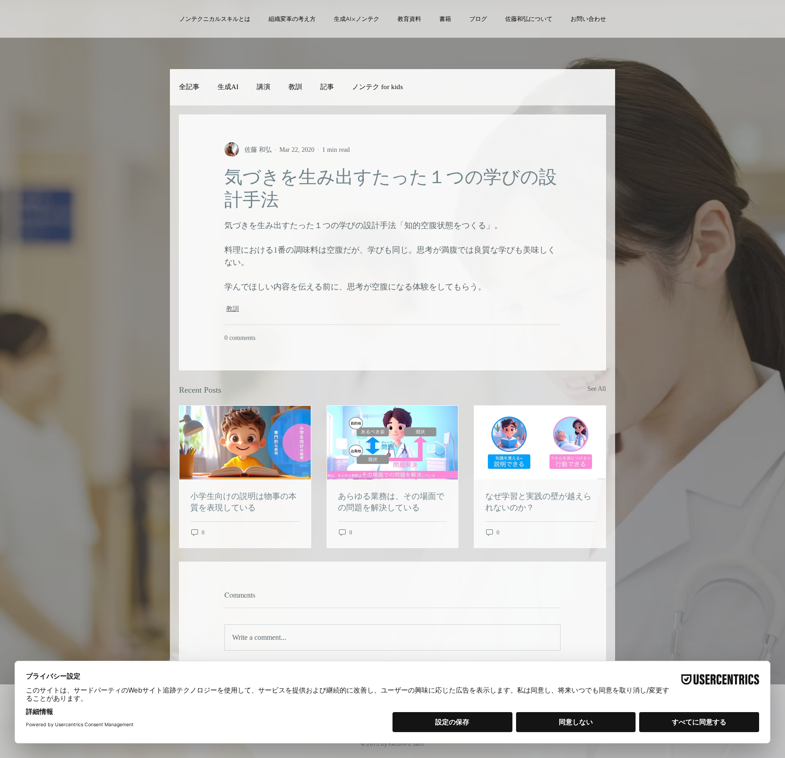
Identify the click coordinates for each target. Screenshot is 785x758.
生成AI (228, 86)
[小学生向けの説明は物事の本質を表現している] (245, 442)
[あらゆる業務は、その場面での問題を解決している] (392, 442)
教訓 (295, 86)
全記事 (189, 86)
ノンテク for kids (377, 86)
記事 (327, 86)
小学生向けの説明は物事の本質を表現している (243, 501)
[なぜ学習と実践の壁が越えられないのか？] (540, 442)
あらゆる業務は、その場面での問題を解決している (391, 501)
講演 (263, 86)
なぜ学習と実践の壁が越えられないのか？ (538, 501)
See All (596, 388)
